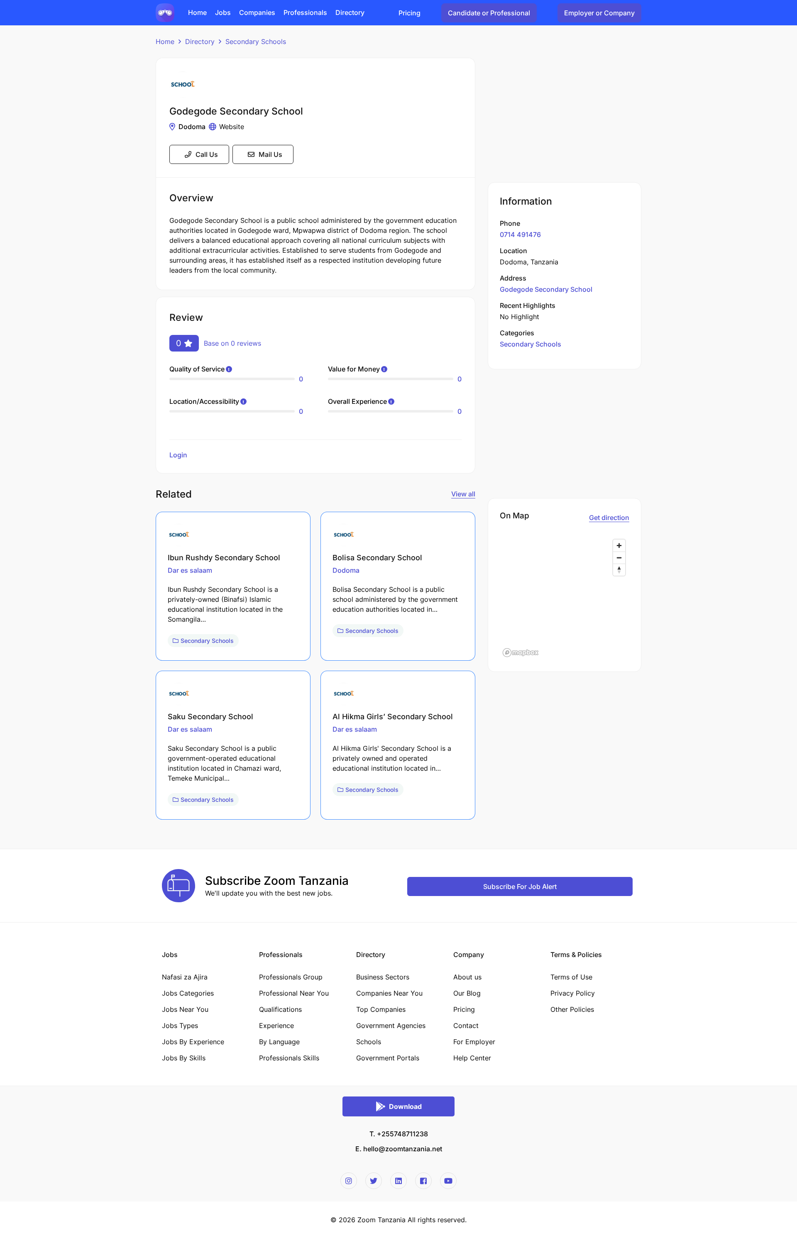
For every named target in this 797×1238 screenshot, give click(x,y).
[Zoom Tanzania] (165, 12)
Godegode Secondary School (546, 289)
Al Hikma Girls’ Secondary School (392, 716)
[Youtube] (448, 1180)
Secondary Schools (255, 41)
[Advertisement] (564, 116)
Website (231, 126)
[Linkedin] (398, 1180)
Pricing (409, 13)
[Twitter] (373, 1180)
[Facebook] (423, 1180)
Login (178, 455)
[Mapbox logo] (520, 652)
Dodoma (191, 126)
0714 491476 (520, 234)
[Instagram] (348, 1180)
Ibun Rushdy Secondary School (224, 557)
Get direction (609, 517)
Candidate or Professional (489, 13)
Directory (200, 41)
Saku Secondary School (210, 716)
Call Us (207, 154)
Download (405, 1106)
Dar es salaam (190, 570)
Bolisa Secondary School (377, 557)
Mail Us (270, 154)
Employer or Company (599, 13)
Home (165, 41)
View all (463, 494)
